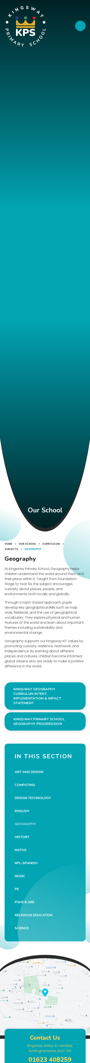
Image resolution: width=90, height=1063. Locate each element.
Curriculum (51, 544)
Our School (27, 544)
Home (8, 544)
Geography (32, 549)
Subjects (11, 549)
